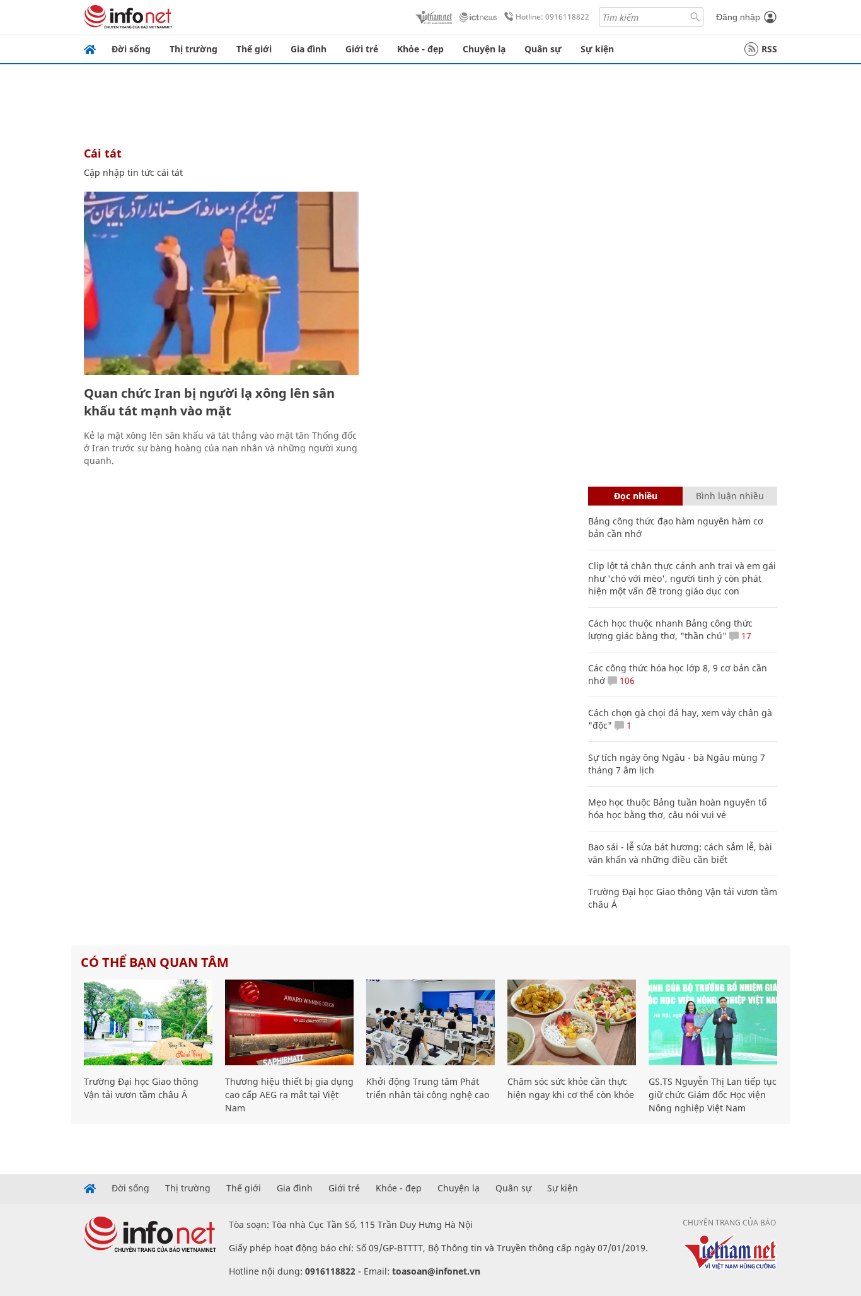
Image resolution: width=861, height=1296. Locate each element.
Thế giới (254, 49)
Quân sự (543, 49)
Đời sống (131, 49)
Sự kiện (597, 49)
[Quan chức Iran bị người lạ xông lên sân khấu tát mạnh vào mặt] (221, 283)
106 (626, 680)
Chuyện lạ (484, 49)
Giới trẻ (361, 49)
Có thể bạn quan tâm (155, 962)
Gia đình (308, 49)
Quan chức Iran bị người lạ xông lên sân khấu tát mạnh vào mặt (209, 402)
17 (745, 636)
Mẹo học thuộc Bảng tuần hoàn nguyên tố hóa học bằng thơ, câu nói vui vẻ (677, 808)
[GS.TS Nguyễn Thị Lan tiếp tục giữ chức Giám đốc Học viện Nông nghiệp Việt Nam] (713, 1022)
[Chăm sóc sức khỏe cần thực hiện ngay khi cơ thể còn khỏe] (571, 1022)
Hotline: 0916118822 (552, 16)
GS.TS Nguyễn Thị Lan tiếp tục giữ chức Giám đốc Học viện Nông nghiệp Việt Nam (713, 1094)
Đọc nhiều (635, 496)
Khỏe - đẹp (420, 49)
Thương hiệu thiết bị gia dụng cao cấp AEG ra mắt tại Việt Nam (289, 1094)
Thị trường (193, 49)
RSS (769, 49)
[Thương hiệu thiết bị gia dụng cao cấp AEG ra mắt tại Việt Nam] (289, 1022)
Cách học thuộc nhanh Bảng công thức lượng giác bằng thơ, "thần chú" (670, 629)
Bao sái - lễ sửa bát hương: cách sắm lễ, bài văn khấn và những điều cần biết (680, 853)
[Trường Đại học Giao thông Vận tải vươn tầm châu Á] (148, 1022)
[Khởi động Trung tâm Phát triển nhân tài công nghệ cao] (430, 1022)
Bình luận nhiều (730, 496)
